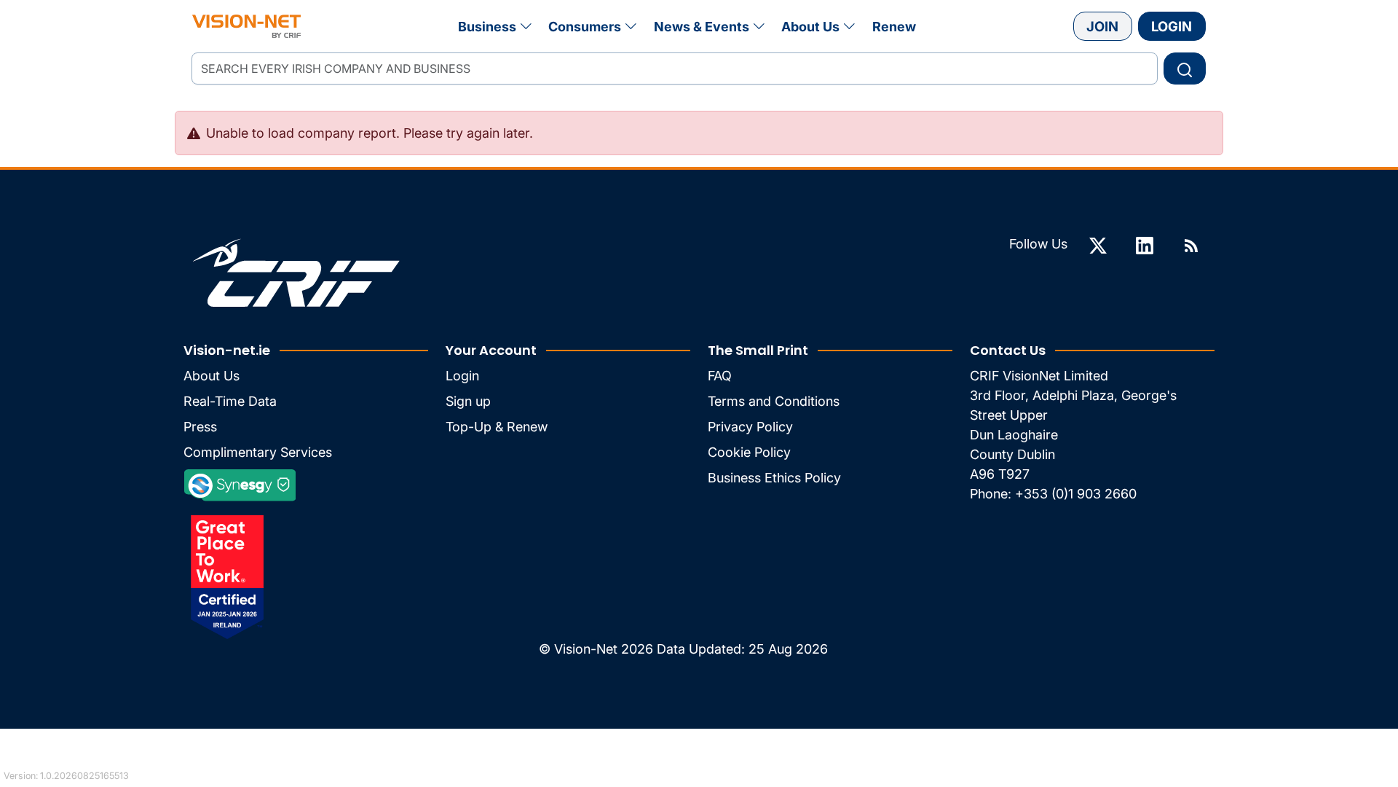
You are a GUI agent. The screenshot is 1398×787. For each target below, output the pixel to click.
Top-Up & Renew (497, 426)
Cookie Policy (749, 452)
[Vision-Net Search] (246, 26)
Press (200, 426)
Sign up (468, 401)
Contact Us (1008, 350)
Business (487, 26)
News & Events (701, 26)
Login (1171, 26)
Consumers (584, 26)
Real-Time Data (230, 401)
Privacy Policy (750, 426)
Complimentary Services (257, 452)
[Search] (1185, 68)
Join (1102, 26)
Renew (894, 26)
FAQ (720, 375)
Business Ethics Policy (774, 477)
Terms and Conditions (774, 401)
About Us (810, 26)
